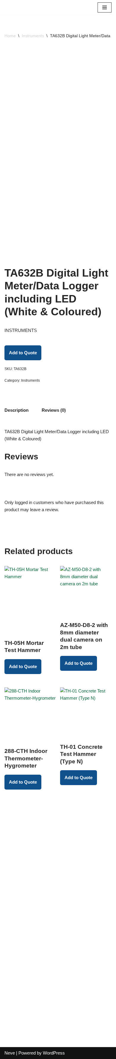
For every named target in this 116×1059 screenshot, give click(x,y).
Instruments (33, 35)
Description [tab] (16, 410)
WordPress (54, 1052)
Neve (9, 1052)
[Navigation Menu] (105, 7)
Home (10, 35)
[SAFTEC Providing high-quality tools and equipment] (23, 7)
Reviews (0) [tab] (54, 410)
